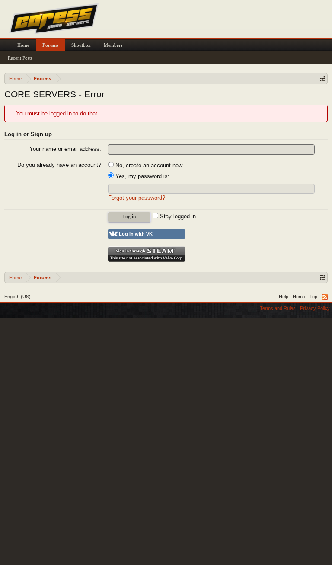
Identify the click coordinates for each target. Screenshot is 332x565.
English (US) (17, 296)
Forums (50, 45)
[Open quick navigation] (322, 78)
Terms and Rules (278, 308)
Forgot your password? (136, 198)
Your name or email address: (65, 149)
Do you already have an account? (59, 165)
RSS (325, 297)
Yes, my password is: (141, 176)
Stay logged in (177, 216)
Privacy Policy (315, 308)
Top (313, 296)
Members (113, 45)
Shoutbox (81, 45)
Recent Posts (20, 58)
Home (23, 45)
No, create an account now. (149, 165)
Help (283, 296)
